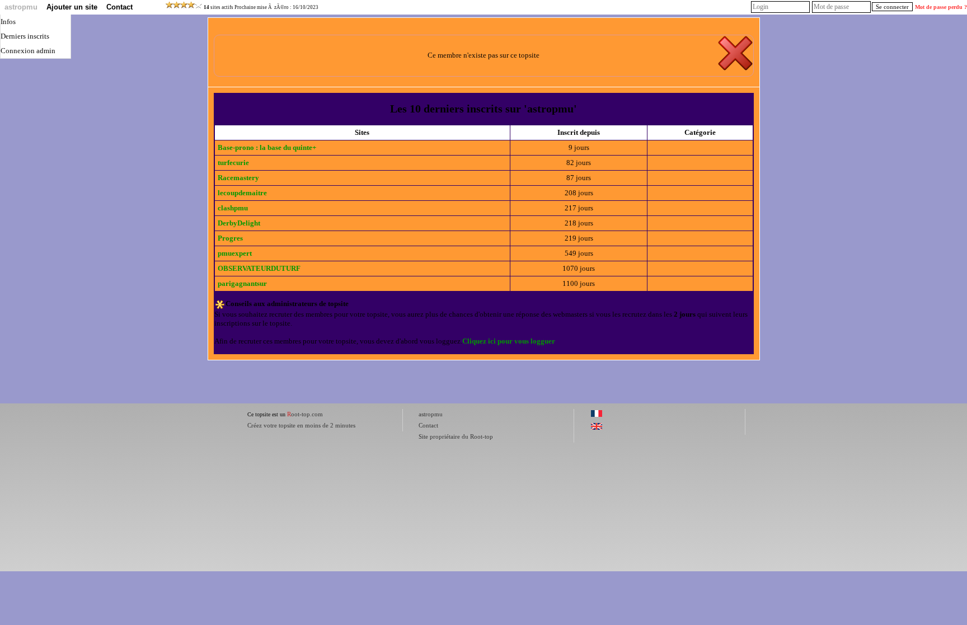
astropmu (20, 7)
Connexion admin (28, 50)
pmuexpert (235, 253)
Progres (230, 238)
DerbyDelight (239, 223)
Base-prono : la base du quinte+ (267, 147)
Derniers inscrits (25, 36)
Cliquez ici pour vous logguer (508, 341)
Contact (119, 7)
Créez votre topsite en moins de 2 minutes (301, 425)
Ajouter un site (71, 7)
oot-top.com (305, 414)
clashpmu (233, 208)
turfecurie (233, 162)
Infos (8, 21)
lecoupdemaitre (242, 193)
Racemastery (238, 177)
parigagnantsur (242, 283)
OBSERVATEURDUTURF (259, 268)
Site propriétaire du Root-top (456, 436)
